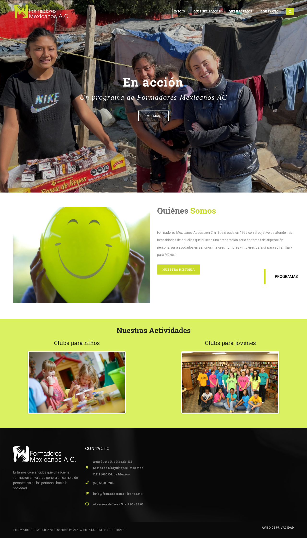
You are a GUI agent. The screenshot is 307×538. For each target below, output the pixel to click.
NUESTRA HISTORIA (178, 269)
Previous (21, 382)
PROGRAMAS (286, 276)
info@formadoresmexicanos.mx (118, 494)
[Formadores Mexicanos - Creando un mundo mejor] (42, 11)
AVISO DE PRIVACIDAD (278, 527)
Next (132, 382)
